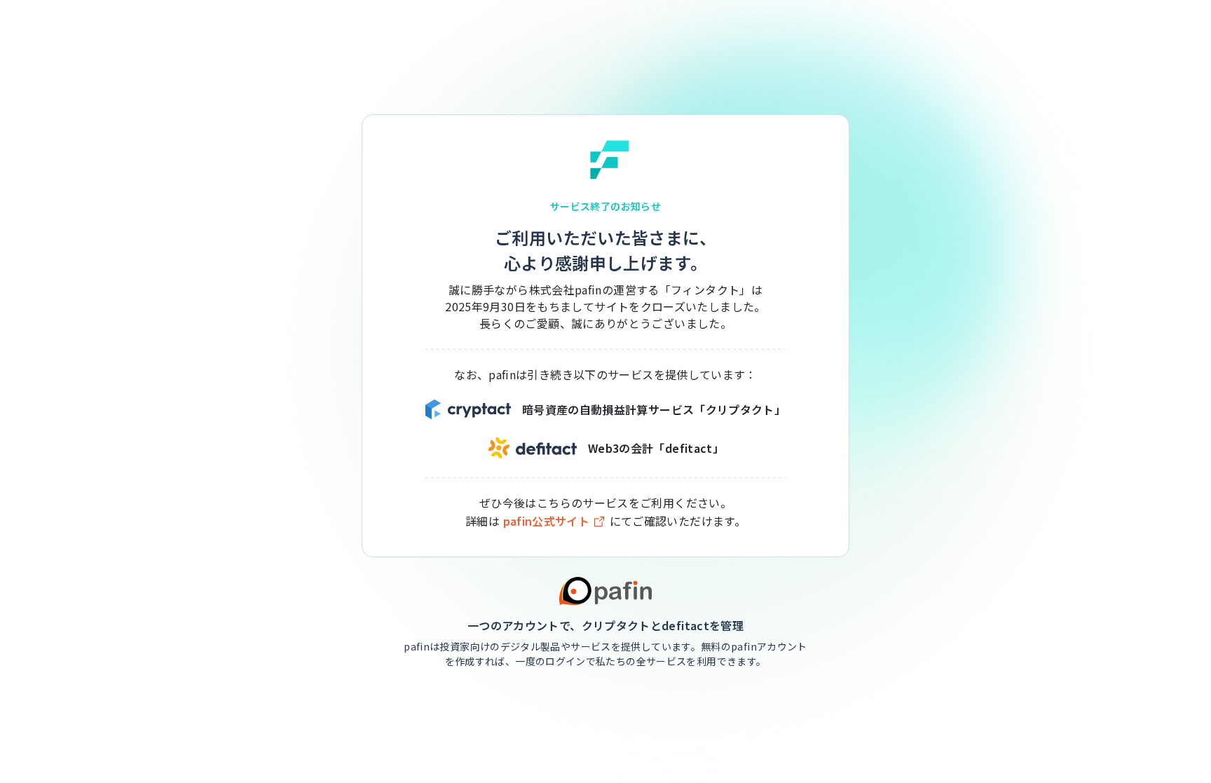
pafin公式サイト (546, 521)
